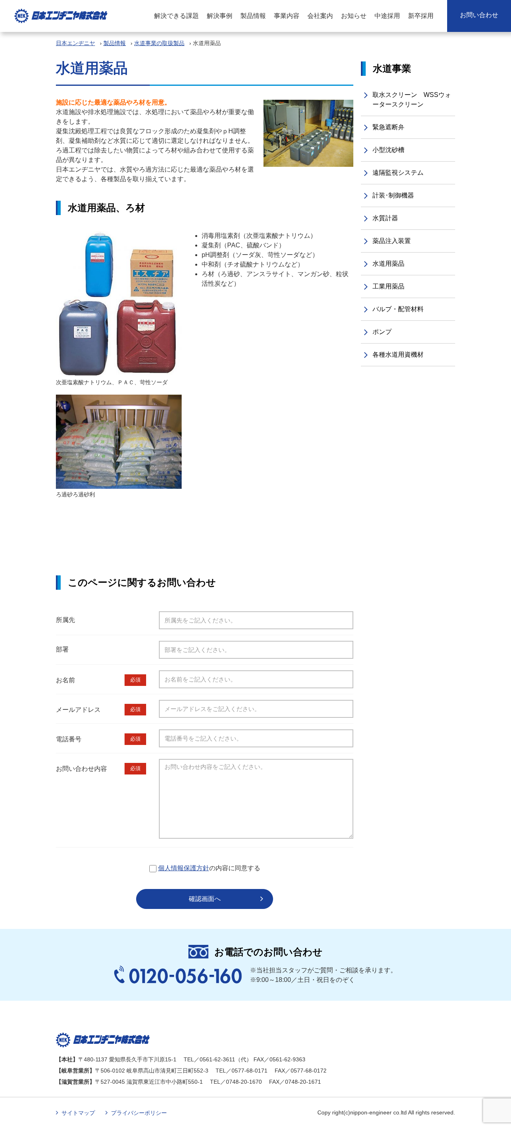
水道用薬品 (388, 263)
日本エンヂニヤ (75, 43)
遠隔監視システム (398, 172)
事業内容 (286, 15)
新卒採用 (421, 15)
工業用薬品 (388, 286)
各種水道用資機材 (398, 354)
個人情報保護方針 (183, 868)
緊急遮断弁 (388, 127)
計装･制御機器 (393, 195)
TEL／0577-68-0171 (241, 1070)
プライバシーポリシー (139, 1113)
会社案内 (320, 15)
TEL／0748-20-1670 (236, 1082)
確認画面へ (205, 898)
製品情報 (253, 15)
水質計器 (385, 218)
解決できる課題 (176, 15)
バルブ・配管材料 (398, 309)
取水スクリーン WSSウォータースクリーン (411, 99)
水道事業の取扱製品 (159, 43)
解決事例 (219, 15)
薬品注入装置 (391, 240)
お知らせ (353, 15)
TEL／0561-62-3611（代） (218, 1059)
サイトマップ (78, 1113)
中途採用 (387, 15)
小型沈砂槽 (388, 149)
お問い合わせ (479, 15)
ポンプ (382, 331)
